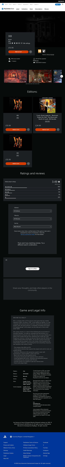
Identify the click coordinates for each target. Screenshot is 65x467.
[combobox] (32, 211)
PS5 (10, 4)
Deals (31, 9)
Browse (47, 9)
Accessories (25, 4)
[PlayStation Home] (2, 4)
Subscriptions (38, 9)
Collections (25, 9)
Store (6, 4)
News (31, 4)
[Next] (61, 76)
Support (36, 4)
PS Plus (19, 4)
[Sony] (61, 2)
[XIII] (15, 76)
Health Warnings (36, 403)
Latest (17, 9)
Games (14, 4)
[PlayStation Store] (8, 8)
